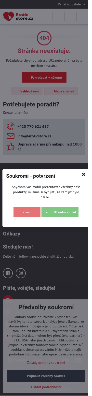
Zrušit (27, 212)
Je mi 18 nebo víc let (60, 212)
